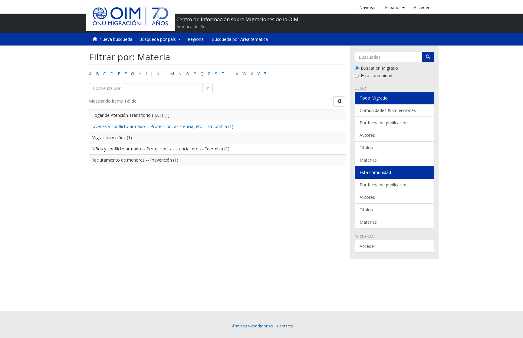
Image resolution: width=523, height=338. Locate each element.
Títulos (366, 147)
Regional (196, 39)
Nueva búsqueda (115, 39)
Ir (207, 88)
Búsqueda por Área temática (240, 39)
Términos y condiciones (251, 326)
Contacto (285, 326)
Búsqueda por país (158, 39)
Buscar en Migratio (379, 68)
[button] (394, 7)
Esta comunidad (376, 75)
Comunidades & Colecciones (388, 110)
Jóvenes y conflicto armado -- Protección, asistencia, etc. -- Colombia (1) (162, 126)
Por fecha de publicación (384, 123)
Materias (368, 160)
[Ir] (428, 57)
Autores (367, 135)
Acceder (367, 246)
